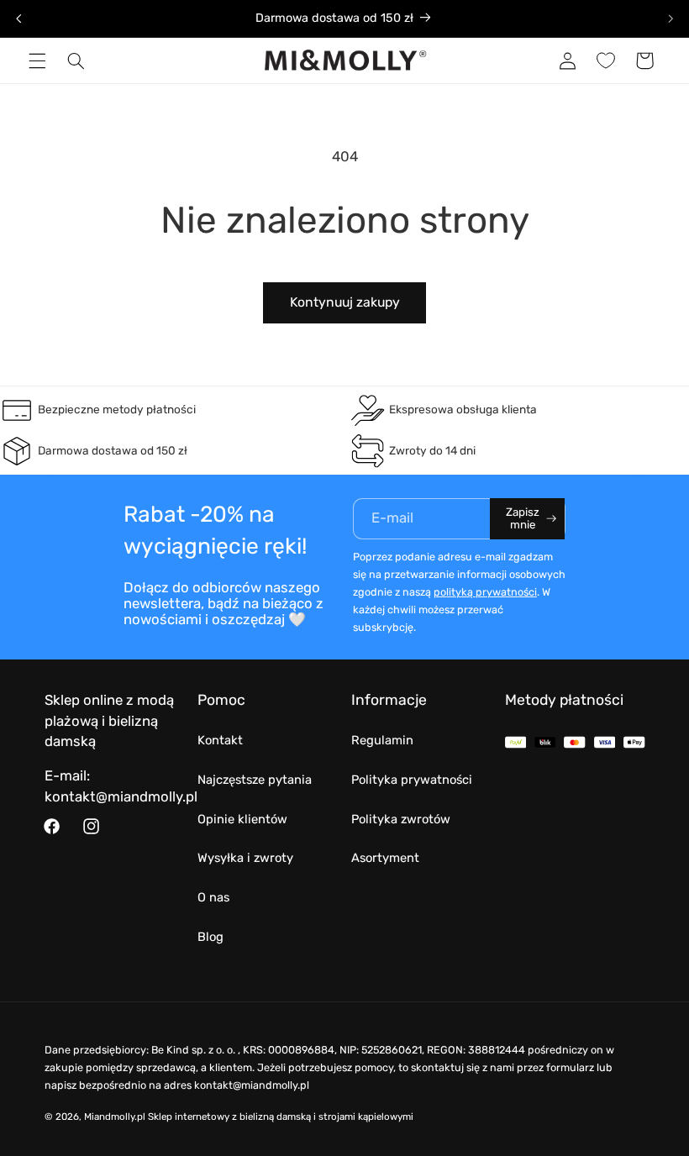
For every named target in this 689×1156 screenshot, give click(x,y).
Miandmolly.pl (114, 1116)
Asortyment (385, 857)
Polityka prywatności (411, 779)
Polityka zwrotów (400, 819)
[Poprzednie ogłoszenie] (18, 18)
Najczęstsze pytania (254, 779)
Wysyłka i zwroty (245, 857)
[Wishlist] (605, 60)
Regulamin (382, 740)
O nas (213, 897)
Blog (210, 936)
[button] (37, 60)
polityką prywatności (485, 592)
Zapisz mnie (522, 518)
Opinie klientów (242, 819)
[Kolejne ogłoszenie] (670, 18)
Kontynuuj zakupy (345, 302)
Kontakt (220, 740)
